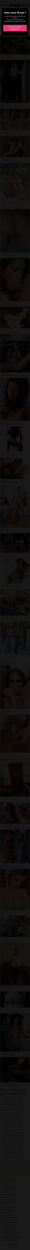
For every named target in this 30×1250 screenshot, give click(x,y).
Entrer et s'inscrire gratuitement (15, 28)
